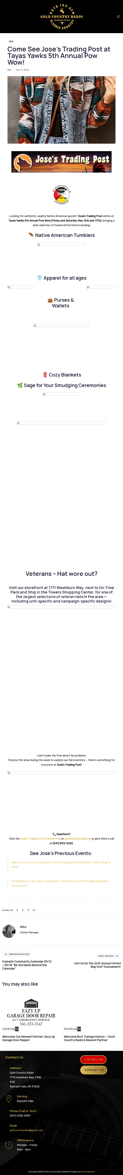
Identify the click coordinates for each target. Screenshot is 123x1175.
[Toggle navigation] (100, 16)
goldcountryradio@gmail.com (26, 1130)
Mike (10, 70)
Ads (11, 41)
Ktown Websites (87, 1172)
